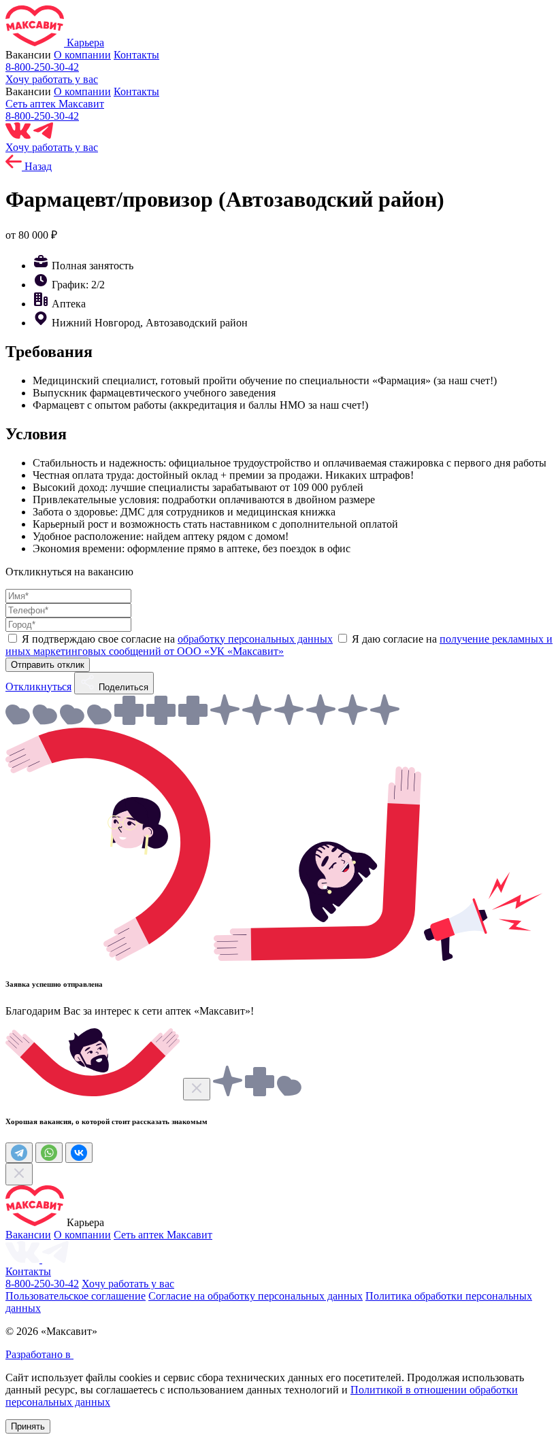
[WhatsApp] (49, 1153)
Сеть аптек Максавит (54, 103)
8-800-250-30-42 (42, 67)
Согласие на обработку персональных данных (255, 1296)
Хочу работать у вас (51, 79)
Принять (28, 1426)
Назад (37, 166)
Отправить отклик (47, 665)
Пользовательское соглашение (75, 1296)
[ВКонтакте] (79, 1153)
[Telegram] (19, 1153)
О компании (82, 55)
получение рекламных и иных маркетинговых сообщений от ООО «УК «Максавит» (279, 645)
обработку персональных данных (255, 639)
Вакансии (28, 1234)
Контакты (136, 55)
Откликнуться (38, 686)
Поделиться (122, 687)
